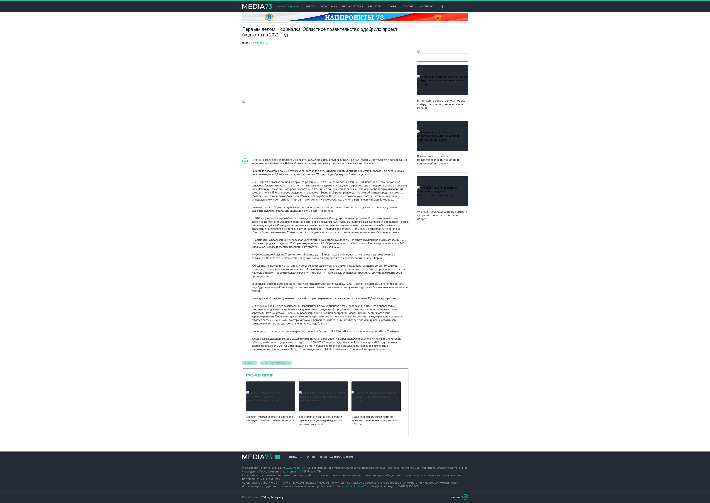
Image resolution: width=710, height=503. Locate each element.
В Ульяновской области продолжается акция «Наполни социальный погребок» (438, 159)
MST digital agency (272, 497)
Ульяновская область (276, 362)
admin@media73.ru (358, 486)
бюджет (249, 362)
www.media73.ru (296, 468)
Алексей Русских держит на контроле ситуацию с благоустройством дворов (270, 418)
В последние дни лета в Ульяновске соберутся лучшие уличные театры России (441, 104)
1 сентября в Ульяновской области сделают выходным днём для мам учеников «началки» (320, 420)
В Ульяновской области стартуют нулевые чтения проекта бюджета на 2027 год (374, 420)
